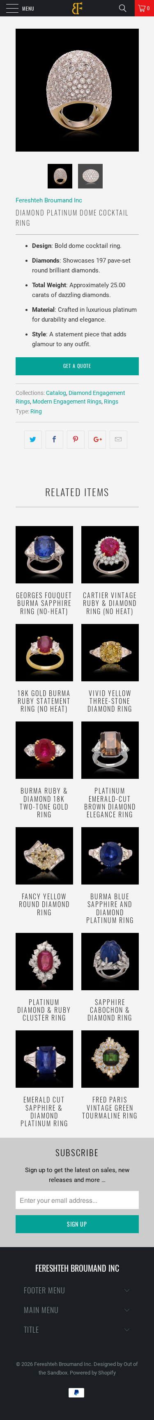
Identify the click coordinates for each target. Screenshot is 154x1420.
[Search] (125, 8)
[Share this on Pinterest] (76, 440)
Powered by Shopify (93, 1373)
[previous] (23, 90)
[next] (131, 90)
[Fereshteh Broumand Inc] (77, 8)
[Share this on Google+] (97, 440)
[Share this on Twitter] (33, 440)
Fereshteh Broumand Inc (49, 200)
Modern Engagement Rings (66, 401)
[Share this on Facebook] (54, 440)
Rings (111, 401)
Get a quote (77, 365)
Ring (36, 411)
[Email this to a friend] (118, 440)
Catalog (56, 393)
